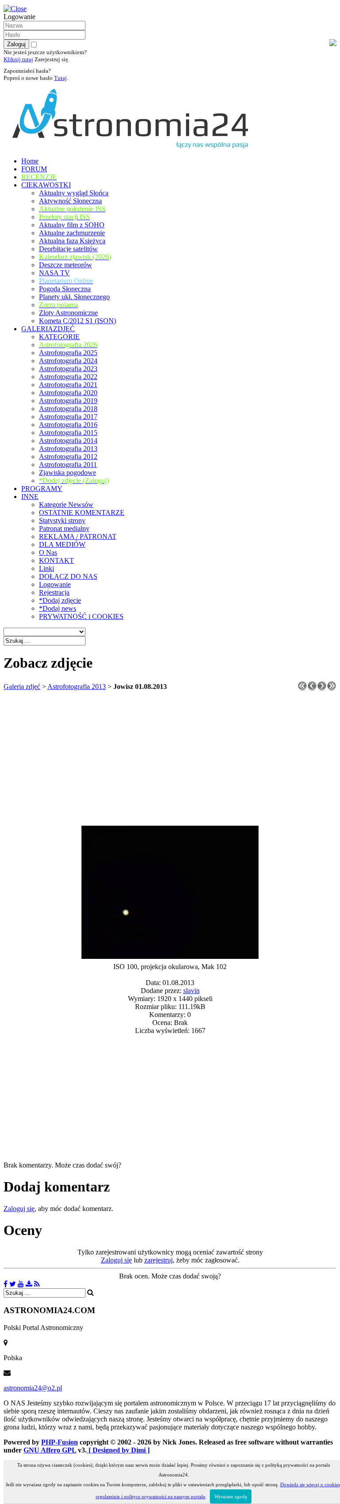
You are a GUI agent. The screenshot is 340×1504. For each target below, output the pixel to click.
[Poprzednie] (312, 688)
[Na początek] (302, 688)
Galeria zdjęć (22, 686)
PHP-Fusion (59, 1442)
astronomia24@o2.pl (33, 1388)
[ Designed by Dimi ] (118, 1450)
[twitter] (12, 1284)
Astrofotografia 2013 (76, 686)
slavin (191, 990)
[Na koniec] (331, 688)
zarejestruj (158, 1260)
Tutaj (60, 78)
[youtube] (21, 1284)
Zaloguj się (19, 1208)
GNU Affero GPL (49, 1450)
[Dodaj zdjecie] (29, 1284)
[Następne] (322, 688)
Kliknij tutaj (18, 59)
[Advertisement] (170, 759)
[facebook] (6, 1284)
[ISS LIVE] (37, 1284)
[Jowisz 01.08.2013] (170, 956)
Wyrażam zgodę (230, 1496)
